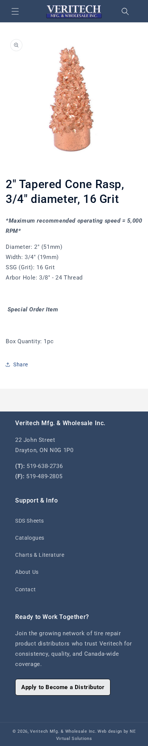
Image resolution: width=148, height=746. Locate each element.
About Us (27, 572)
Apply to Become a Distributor (62, 687)
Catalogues (29, 538)
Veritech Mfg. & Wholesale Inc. (63, 731)
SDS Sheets (29, 521)
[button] (15, 11)
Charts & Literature (39, 555)
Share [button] (20, 364)
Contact (25, 589)
